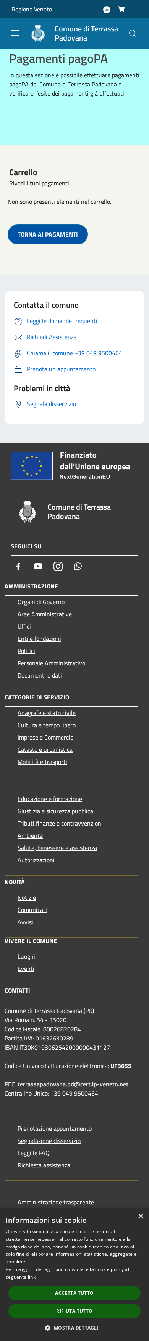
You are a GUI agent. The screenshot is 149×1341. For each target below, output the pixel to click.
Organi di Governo (41, 601)
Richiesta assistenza (44, 1165)
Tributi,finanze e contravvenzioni (60, 823)
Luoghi (26, 956)
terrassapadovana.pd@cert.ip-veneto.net (73, 1084)
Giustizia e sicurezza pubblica (55, 811)
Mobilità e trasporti (42, 761)
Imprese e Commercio (45, 737)
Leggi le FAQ (34, 1152)
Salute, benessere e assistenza (57, 847)
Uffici (24, 626)
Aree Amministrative (45, 614)
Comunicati (32, 909)
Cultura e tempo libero (47, 725)
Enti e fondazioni (39, 638)
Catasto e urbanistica (45, 749)
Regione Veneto (31, 9)
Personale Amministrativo (51, 663)
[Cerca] (133, 33)
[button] (74, 1327)
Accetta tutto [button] (74, 1293)
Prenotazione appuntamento (55, 1128)
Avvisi (25, 922)
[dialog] (74, 1274)
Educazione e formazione (50, 798)
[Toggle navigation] (15, 32)
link (32, 1277)
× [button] (140, 1216)
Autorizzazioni (36, 860)
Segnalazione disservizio (49, 1140)
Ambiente (30, 835)
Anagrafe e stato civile (47, 712)
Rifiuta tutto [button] (74, 1311)
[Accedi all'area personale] (106, 10)
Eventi (26, 968)
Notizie (27, 897)
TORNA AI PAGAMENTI (48, 234)
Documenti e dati (40, 675)
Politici (26, 650)
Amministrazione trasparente (56, 1202)
